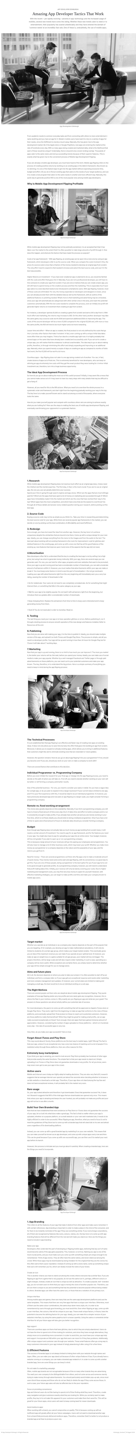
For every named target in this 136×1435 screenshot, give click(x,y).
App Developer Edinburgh (68, 237)
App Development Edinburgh (68, 471)
